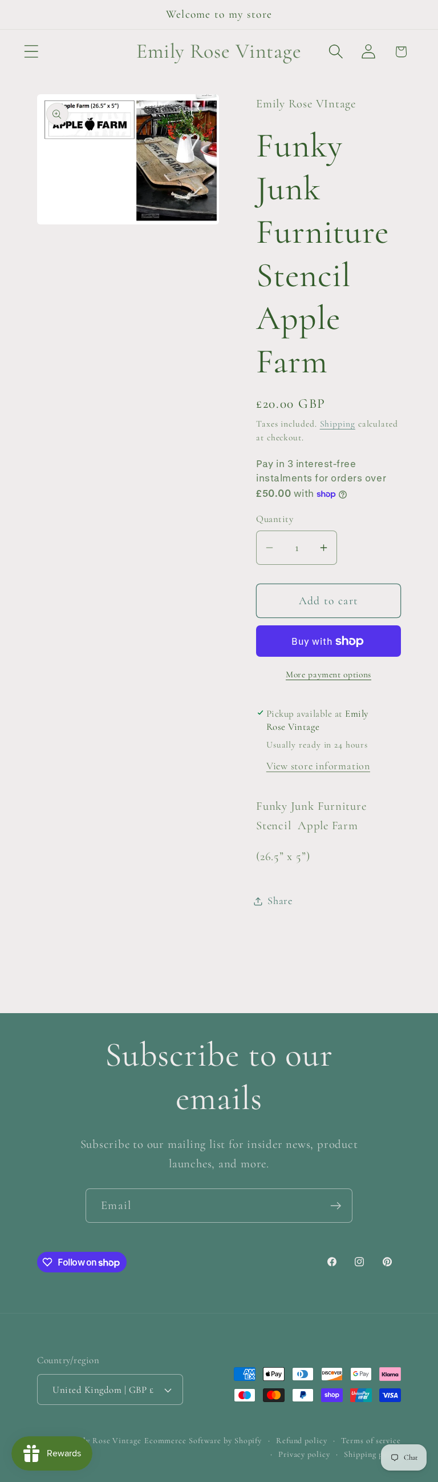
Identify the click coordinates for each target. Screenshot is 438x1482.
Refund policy (301, 1440)
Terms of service (371, 1440)
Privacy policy (304, 1454)
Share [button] (280, 900)
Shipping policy (372, 1454)
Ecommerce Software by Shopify (203, 1440)
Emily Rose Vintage (104, 1440)
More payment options (328, 674)
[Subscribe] (335, 1205)
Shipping (337, 424)
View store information (318, 766)
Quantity (274, 519)
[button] (31, 51)
